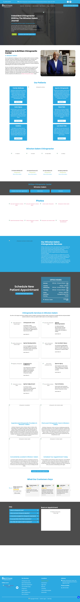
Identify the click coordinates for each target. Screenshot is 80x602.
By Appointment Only (63, 294)
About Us (22, 6)
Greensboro (44, 582)
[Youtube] (17, 587)
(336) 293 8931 (8, 1)
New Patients (42, 6)
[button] (28, 6)
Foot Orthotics (25, 594)
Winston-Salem (49, 299)
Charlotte (43, 588)
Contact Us (52, 6)
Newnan (43, 586)
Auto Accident (36, 6)
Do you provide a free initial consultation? (20, 519)
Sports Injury (24, 590)
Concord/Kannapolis (46, 590)
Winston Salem (44, 581)
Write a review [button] (17, 493)
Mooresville (44, 592)
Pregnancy (24, 588)
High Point (43, 584)
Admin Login (43, 598)
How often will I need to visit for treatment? (21, 522)
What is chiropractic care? (17, 510)
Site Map (49, 598)
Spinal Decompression (27, 584)
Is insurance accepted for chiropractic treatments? (23, 516)
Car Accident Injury (26, 586)
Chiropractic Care (26, 581)
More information (17, 174)
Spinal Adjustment (26, 592)
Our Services (27, 6)
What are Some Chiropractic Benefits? (20, 513)
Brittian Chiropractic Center (27, 73)
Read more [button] (28, 494)
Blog (48, 6)
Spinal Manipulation (26, 582)
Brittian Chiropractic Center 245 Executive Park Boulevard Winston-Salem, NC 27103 (37, 1)
